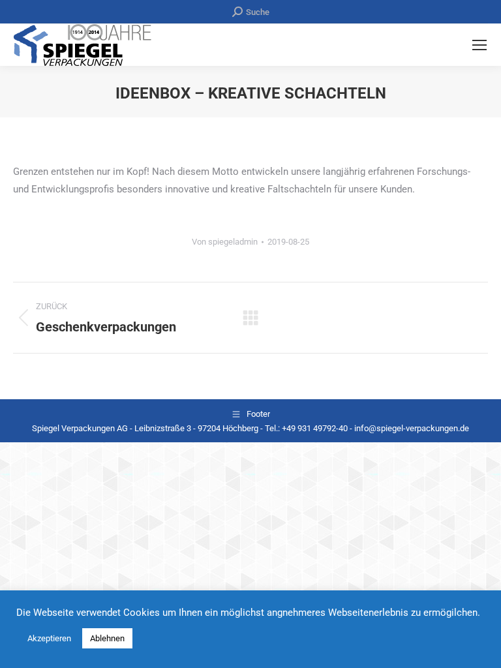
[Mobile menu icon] (479, 45)
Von (225, 242)
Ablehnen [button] (107, 638)
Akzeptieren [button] (49, 638)
